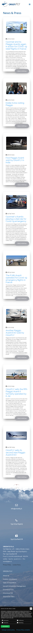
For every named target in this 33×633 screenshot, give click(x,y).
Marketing (20, 622)
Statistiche (5, 622)
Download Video (8, 597)
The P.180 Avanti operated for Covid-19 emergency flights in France (16, 279)
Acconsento (5, 626)
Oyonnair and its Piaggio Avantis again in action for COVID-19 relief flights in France (16, 45)
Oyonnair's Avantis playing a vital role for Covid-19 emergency (16, 219)
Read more (21, 71)
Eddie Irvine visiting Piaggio (15, 104)
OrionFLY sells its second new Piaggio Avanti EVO (15, 452)
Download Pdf (8, 593)
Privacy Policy (7, 565)
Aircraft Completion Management (14, 586)
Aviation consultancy (10, 579)
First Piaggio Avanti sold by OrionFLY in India (15, 160)
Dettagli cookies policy (8, 630)
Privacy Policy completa (23, 630)
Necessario (6, 620)
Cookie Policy (16, 565)
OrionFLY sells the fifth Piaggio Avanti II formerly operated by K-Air (16, 392)
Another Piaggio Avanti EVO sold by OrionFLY (15, 332)
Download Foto (8, 590)
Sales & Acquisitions (9, 583)
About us (6, 576)
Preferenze (21, 620)
